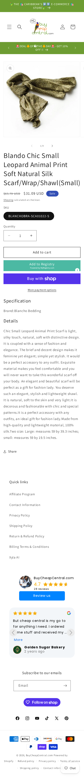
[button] (9, 27)
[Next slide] (71, 632)
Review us (41, 595)
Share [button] (12, 451)
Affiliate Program (22, 494)
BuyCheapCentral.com (54, 578)
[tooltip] (77, 270)
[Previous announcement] (9, 48)
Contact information (56, 768)
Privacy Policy (19, 515)
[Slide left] (32, 146)
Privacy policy (47, 761)
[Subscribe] (65, 685)
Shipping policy (29, 768)
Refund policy (26, 761)
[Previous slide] (13, 632)
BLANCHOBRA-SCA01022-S (28, 216)
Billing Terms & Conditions (29, 547)
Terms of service (70, 761)
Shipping (8, 199)
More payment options (42, 290)
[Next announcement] (75, 48)
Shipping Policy (20, 526)
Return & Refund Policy (26, 536)
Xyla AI (14, 557)
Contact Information (24, 505)
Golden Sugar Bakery (44, 647)
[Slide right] (52, 146)
